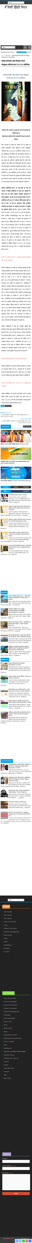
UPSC (5, 1075)
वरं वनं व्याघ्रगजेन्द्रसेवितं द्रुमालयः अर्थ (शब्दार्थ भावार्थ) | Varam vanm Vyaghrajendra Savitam (20, 547)
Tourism (6, 1071)
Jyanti (6, 938)
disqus (16, 487)
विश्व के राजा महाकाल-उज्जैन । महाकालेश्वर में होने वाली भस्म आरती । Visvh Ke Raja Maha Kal (19, 623)
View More (28, 426)
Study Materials (9, 1068)
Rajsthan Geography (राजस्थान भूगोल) (14, 1051)
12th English (8, 918)
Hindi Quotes (8, 935)
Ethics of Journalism (10, 1005)
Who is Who (7, 1078)
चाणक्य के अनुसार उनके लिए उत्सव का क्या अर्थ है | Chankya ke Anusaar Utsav (20, 520)
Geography (7, 1015)
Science (6, 1061)
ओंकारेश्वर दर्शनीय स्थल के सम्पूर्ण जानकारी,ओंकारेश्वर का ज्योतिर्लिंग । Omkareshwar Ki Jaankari (17, 610)
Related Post (6, 426)
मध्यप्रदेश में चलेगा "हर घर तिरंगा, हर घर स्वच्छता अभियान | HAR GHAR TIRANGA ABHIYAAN (15, 462)
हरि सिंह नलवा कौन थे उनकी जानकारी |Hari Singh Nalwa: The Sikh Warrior (19, 791)
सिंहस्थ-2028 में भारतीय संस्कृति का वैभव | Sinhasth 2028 (14, 444)
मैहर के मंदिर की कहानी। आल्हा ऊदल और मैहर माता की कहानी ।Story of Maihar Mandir (20, 636)
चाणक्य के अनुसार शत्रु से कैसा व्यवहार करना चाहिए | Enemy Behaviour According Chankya (19, 508)
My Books (7, 948)
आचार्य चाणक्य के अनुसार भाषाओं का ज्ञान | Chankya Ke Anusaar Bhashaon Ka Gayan (19, 534)
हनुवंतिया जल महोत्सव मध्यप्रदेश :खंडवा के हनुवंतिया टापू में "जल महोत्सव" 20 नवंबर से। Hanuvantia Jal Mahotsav (19, 648)
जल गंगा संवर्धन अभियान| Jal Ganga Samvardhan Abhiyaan (16, 480)
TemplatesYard (16, 1238)
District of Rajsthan (10, 1001)
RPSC (5, 1045)
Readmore (16, 502)
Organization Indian (10, 1035)
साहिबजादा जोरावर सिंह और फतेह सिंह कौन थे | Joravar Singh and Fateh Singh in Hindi (20, 713)
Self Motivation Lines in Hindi (18, 495)
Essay (6, 925)
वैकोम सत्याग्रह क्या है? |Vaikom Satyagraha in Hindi (17, 664)
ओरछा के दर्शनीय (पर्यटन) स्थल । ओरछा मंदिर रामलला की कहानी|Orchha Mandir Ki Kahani (19, 597)
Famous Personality (10, 928)
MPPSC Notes (8, 1028)
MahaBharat (8, 945)
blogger (5, 487)
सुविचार (6, 491)
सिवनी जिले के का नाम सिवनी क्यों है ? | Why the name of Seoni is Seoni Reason (19, 690)
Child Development (13, 52)
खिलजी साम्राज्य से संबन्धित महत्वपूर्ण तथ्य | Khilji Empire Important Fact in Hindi (20, 701)
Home (2, 55)
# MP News (8, 406)
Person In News (9, 1041)
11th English (8, 915)
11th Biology (8, 911)
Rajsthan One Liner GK (11, 1058)
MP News (8, 55)
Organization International (13, 1038)
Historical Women (9, 1018)
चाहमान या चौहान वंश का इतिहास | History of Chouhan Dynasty (20, 677)
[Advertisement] (16, 28)
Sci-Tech (6, 951)
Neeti (5, 1031)
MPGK (5, 941)
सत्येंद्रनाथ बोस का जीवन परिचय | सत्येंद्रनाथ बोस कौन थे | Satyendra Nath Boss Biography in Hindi (19, 766)
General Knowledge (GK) (11, 932)
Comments (26, 491)
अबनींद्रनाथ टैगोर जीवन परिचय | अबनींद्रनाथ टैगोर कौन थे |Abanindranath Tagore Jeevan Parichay (19, 779)
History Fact (8, 1021)
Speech (6, 1065)
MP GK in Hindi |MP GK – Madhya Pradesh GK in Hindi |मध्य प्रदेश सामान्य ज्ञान (19, 814)
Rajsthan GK (8, 1048)
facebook (26, 487)
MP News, (12, 69)
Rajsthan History (9, 1055)
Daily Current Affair (10, 921)
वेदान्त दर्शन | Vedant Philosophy (17, 802)
